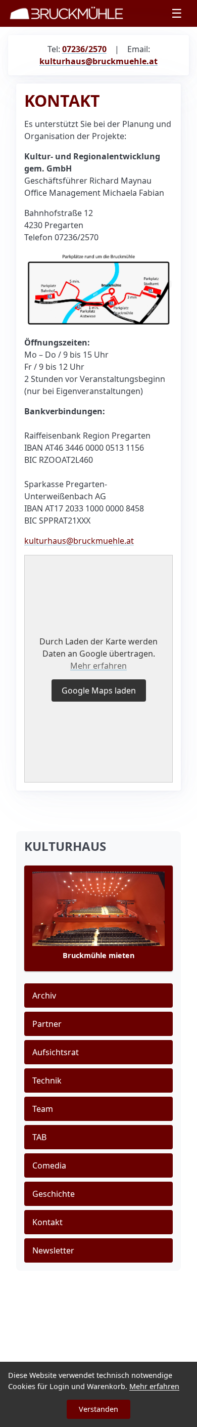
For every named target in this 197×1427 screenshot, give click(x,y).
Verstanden (98, 1409)
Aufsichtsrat (55, 1052)
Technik (47, 1080)
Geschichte (53, 1193)
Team (42, 1108)
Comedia (49, 1165)
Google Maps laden (99, 690)
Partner (47, 1023)
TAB (39, 1137)
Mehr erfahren (98, 665)
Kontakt (47, 1222)
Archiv (44, 995)
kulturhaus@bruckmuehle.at (79, 540)
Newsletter (53, 1250)
